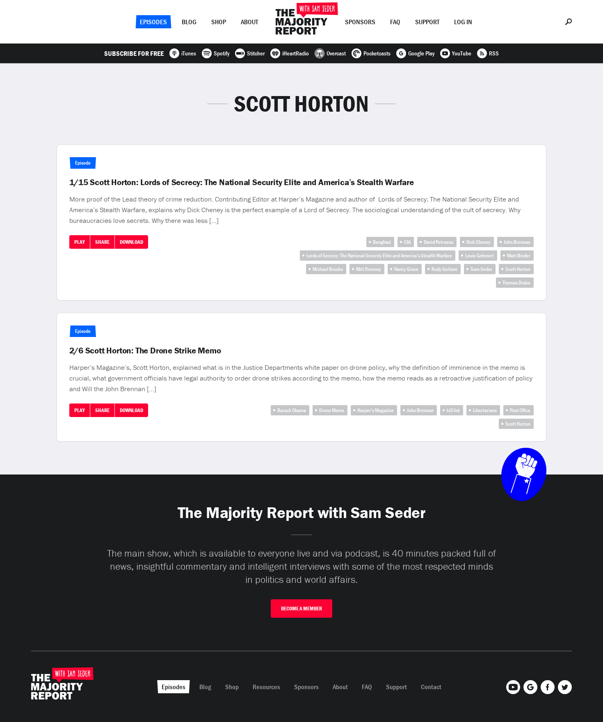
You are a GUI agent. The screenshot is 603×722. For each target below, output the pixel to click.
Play (79, 241)
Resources (266, 686)
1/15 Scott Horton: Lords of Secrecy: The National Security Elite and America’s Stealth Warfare (241, 182)
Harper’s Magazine (375, 410)
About (249, 21)
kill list (453, 410)
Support (427, 21)
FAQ (395, 21)
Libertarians (485, 410)
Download (131, 241)
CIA (407, 241)
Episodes (153, 21)
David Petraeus (438, 241)
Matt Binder (518, 255)
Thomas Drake (516, 282)
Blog (189, 21)
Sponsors (360, 21)
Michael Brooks (328, 269)
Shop (218, 21)
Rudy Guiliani (444, 269)
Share (102, 241)
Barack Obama (291, 410)
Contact (431, 686)
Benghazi (382, 241)
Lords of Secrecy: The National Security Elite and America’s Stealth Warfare (379, 255)
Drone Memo (331, 410)
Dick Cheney (478, 241)
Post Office (520, 410)
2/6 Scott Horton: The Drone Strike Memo (145, 350)
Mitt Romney (368, 269)
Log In (463, 21)
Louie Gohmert (479, 255)
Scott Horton (517, 269)
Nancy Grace (406, 269)
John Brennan (517, 241)
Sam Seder (481, 269)
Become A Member (301, 608)
